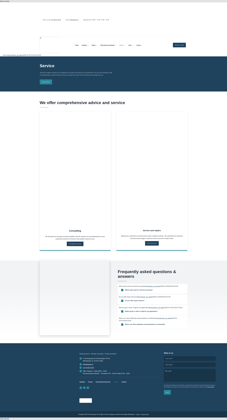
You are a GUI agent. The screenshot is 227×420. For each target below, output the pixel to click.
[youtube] (173, 19)
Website (112, 414)
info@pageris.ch (74, 19)
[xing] (170, 19)
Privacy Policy (210, 387)
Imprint (138, 414)
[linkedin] (168, 19)
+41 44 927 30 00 (56, 19)
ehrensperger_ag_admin (15, 55)
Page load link (4, 418)
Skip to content (4, 1)
